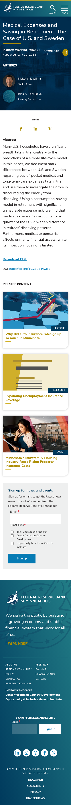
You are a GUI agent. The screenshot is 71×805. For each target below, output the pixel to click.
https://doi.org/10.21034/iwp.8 (29, 269)
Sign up (22, 559)
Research (42, 664)
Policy (9, 674)
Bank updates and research (32, 531)
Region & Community (18, 669)
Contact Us (12, 679)
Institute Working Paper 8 (21, 50)
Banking (41, 669)
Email (13, 511)
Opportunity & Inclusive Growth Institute (35, 545)
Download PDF (15, 259)
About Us (11, 664)
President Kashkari (18, 683)
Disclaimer (35, 780)
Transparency (35, 798)
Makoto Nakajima (29, 79)
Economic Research (18, 690)
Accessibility (35, 786)
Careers (41, 679)
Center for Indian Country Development (31, 537)
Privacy (35, 792)
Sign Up (50, 729)
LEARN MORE (16, 643)
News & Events (45, 674)
